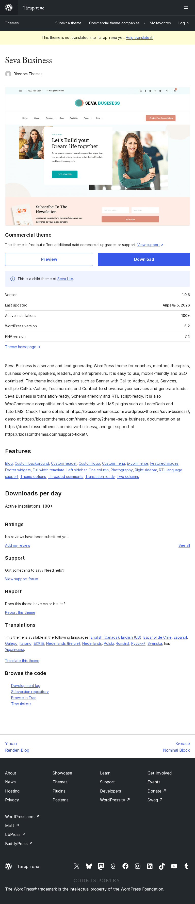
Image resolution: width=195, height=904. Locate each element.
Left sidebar (77, 470)
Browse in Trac (23, 698)
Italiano (25, 643)
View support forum (21, 579)
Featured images (164, 463)
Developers (110, 791)
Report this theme (20, 612)
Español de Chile (157, 637)
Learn (105, 773)
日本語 (39, 643)
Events (154, 781)
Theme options (33, 476)
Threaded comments (65, 476)
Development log (25, 685)
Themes (12, 23)
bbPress (15, 834)
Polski (109, 643)
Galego (11, 643)
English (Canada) (105, 637)
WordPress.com (22, 816)
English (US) (131, 637)
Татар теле (28, 866)
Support (107, 781)
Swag (155, 799)
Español (180, 637)
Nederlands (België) (63, 643)
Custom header (64, 463)
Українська (14, 649)
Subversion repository (30, 691)
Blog (9, 463)
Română (122, 643)
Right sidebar (146, 470)
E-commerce (137, 463)
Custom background (32, 463)
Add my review (17, 545)
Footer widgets (18, 470)
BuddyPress (19, 843)
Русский (138, 643)
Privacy (12, 799)
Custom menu (113, 463)
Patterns (61, 799)
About (10, 773)
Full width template (48, 470)
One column (99, 470)
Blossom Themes (28, 74)
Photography (122, 470)
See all (184, 545)
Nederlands (92, 643)
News (10, 781)
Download (144, 259)
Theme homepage (20, 347)
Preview (49, 259)
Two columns (128, 476)
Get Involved (160, 773)
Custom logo (89, 463)
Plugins (59, 791)
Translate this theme (22, 660)
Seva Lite (65, 279)
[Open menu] (187, 7)
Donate (157, 791)
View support (148, 245)
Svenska (155, 643)
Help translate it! (139, 37)
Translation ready (100, 476)
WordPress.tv (115, 799)
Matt (12, 825)
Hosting (12, 791)
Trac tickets (21, 704)
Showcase (62, 773)
